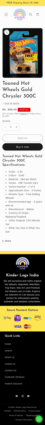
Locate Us (10, 364)
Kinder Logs (21, 407)
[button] (6, 14)
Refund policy (20, 411)
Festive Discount (13, 383)
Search (8, 350)
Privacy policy (35, 411)
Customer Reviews (14, 377)
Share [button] (8, 241)
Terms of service (16, 415)
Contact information (24, 420)
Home (8, 344)
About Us (9, 357)
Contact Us (10, 370)
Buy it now (22, 147)
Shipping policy (32, 415)
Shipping (23, 114)
